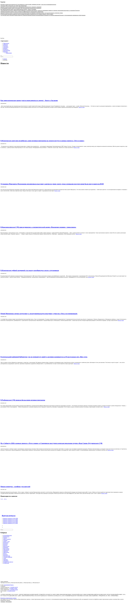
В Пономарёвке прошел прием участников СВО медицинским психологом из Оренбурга (21, 8)
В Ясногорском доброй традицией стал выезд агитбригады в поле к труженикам (30, 270)
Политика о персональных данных (8, 598)
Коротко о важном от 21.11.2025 (10, 519)
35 (4, 499)
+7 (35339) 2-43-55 (13, 587)
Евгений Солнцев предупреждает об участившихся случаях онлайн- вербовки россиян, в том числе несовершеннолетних (28, 4)
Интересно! (5, 542)
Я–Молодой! (6, 563)
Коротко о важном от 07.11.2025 (10, 523)
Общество (5, 44)
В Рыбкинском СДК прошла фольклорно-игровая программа (23, 400)
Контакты (5, 51)
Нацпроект (5, 547)
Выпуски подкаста (8, 515)
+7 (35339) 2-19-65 (13, 588)
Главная (5, 58)
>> (6, 499)
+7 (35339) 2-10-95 (13, 589)
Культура (5, 48)
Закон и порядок (7, 539)
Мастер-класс (6, 546)
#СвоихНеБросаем (7, 535)
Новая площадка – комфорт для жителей (15, 486)
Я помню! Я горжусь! (8, 561)
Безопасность (6, 536)
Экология (5, 559)
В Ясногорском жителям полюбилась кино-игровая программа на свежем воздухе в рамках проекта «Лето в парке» (27, 14)
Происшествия (6, 50)
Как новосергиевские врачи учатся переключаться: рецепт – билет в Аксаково (18, 9)
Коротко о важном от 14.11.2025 (10, 522)
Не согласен (8, 601)
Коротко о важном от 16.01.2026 (10, 518)
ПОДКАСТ (5, 49)
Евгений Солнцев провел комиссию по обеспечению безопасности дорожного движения (21, 6)
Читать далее (82, 107)
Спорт (4, 558)
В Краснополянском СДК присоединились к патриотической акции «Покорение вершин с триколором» (38, 227)
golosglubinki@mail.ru (9, 584)
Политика (5, 45)
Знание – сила (6, 541)
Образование (6, 549)
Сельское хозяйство (7, 557)
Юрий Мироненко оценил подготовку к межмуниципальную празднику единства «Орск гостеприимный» (39, 313)
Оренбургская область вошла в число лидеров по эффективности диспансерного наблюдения (22, 11)
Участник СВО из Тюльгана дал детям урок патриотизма (14, 5)
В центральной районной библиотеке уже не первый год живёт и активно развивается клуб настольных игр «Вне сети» (44, 357)
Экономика (5, 47)
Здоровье (5, 540)
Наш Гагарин (6, 548)
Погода (5, 553)
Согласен (3, 601)
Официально (6, 43)
